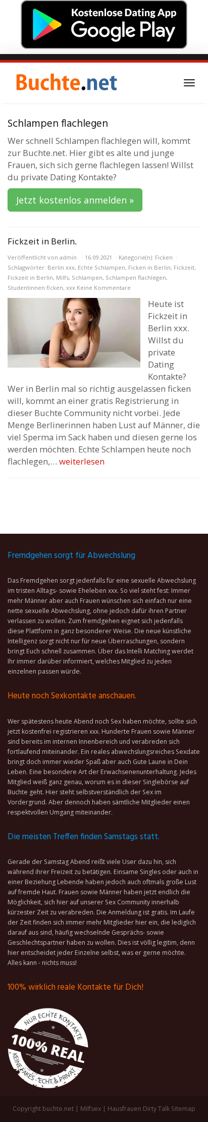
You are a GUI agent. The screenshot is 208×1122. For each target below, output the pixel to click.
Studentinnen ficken (35, 287)
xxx (70, 287)
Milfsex (90, 1108)
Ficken (164, 257)
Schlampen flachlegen (136, 277)
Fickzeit (184, 267)
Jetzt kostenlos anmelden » (75, 200)
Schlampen (87, 277)
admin (68, 257)
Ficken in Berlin (149, 267)
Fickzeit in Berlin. (42, 242)
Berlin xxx (61, 267)
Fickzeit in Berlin (30, 277)
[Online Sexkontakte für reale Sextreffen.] (65, 82)
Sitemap (183, 1108)
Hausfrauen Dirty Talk (139, 1108)
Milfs (62, 277)
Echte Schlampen (101, 267)
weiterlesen (82, 461)
